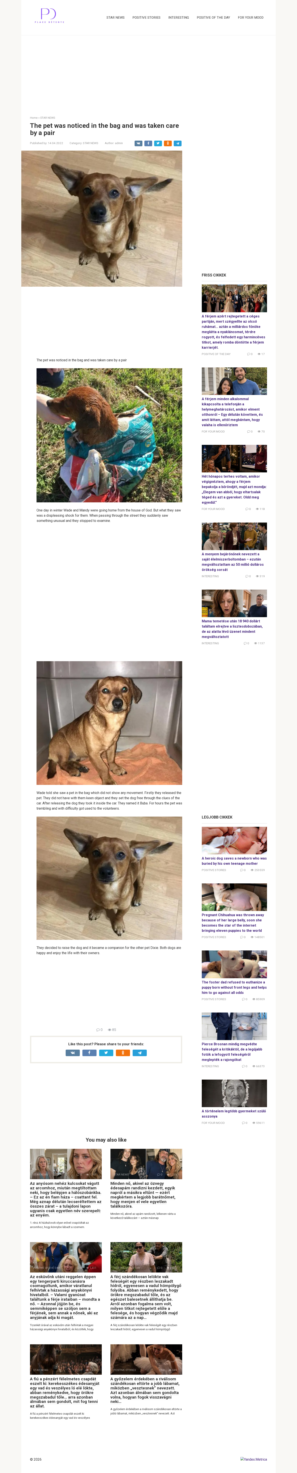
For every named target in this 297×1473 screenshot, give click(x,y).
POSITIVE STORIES (146, 18)
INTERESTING (178, 18)
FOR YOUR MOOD (251, 18)
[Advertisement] (148, 72)
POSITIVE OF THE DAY (213, 18)
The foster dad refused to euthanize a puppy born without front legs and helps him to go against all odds (234, 987)
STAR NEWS (116, 18)
